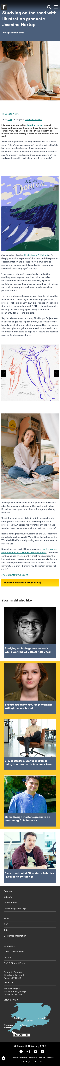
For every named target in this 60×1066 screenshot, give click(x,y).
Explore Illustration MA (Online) (22, 582)
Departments (10, 902)
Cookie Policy (32, 1058)
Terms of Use (39, 1062)
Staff (6, 924)
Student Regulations (27, 1062)
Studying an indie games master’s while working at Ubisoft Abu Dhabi (30, 632)
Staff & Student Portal (14, 963)
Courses (8, 891)
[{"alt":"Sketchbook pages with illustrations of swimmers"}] (30, 373)
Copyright (41, 1058)
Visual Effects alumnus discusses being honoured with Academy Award (30, 744)
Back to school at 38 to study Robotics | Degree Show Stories (30, 857)
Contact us (9, 945)
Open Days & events (14, 951)
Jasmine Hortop (35, 125)
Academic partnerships (15, 908)
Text (10, 119)
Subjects (8, 896)
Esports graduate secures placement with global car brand (30, 688)
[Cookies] (3, 1058)
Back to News (11, 113)
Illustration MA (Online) (36, 255)
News (6, 918)
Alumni (7, 957)
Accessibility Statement (19, 1058)
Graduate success (33, 119)
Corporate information (15, 935)
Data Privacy (50, 1058)
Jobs (6, 930)
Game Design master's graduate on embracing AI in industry (30, 801)
